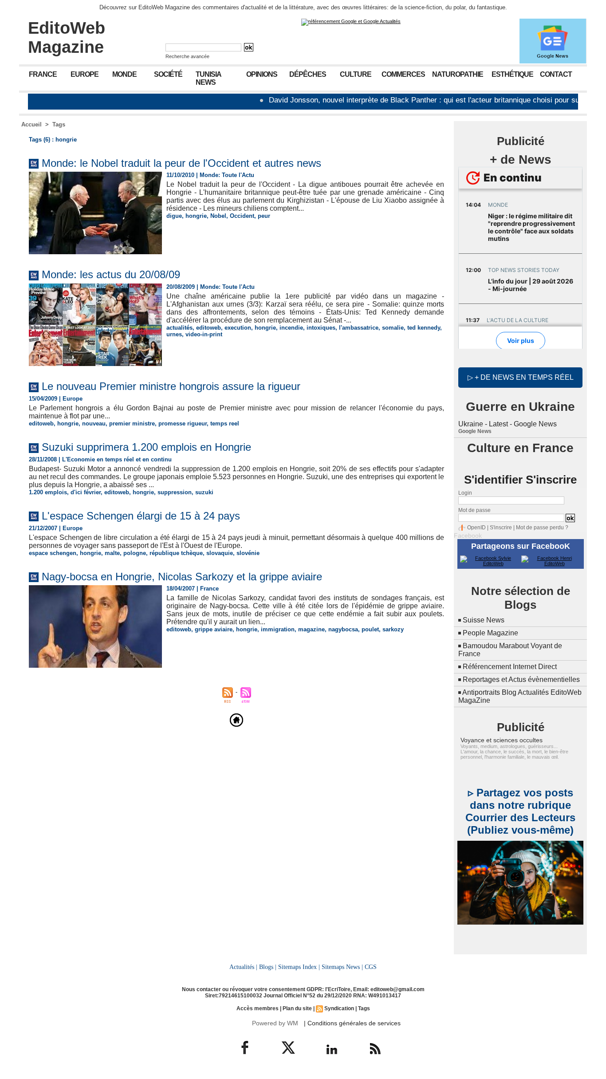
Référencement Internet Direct (510, 666)
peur (264, 216)
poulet (370, 629)
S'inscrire (501, 527)
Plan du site (297, 1008)
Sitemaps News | (342, 966)
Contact (556, 74)
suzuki (204, 492)
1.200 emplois (48, 492)
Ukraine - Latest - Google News (507, 424)
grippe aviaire (213, 629)
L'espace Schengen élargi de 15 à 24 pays (141, 516)
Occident (242, 216)
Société (168, 74)
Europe (84, 74)
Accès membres (257, 1008)
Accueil (31, 124)
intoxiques (321, 327)
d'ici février (86, 492)
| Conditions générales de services (352, 1023)
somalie (393, 327)
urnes (174, 334)
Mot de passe (474, 510)
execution (237, 327)
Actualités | (243, 966)
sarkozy (393, 629)
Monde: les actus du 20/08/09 (111, 274)
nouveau (94, 423)
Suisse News (483, 620)
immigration (278, 629)
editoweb (208, 327)
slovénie (248, 553)
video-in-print (203, 334)
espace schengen (52, 553)
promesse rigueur (182, 423)
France (43, 74)
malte (112, 553)
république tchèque (176, 553)
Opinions (261, 74)
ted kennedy (423, 327)
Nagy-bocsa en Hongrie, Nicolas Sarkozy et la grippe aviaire (182, 577)
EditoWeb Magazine (66, 37)
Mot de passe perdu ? (542, 527)
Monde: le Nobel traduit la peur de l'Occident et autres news (181, 163)
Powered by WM (275, 1023)
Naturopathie (457, 74)
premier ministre (132, 423)
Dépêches (307, 74)
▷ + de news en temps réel (521, 377)
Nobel (218, 216)
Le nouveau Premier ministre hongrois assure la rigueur (171, 386)
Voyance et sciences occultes (501, 740)
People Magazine (490, 633)
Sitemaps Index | (299, 966)
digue (174, 216)
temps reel (224, 423)
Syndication (339, 1008)
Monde (124, 74)
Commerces (403, 74)
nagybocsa (343, 629)
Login (465, 493)
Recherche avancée (187, 56)
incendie (291, 327)
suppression (174, 492)
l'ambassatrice (358, 327)
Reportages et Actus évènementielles (521, 679)
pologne (134, 553)
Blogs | (267, 966)
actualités (179, 327)
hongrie (196, 216)
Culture (355, 74)
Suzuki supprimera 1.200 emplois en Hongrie (146, 447)
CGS (371, 966)
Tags (58, 124)
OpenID (476, 527)
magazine (311, 629)
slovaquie (219, 553)
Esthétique (512, 74)
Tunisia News (208, 78)
